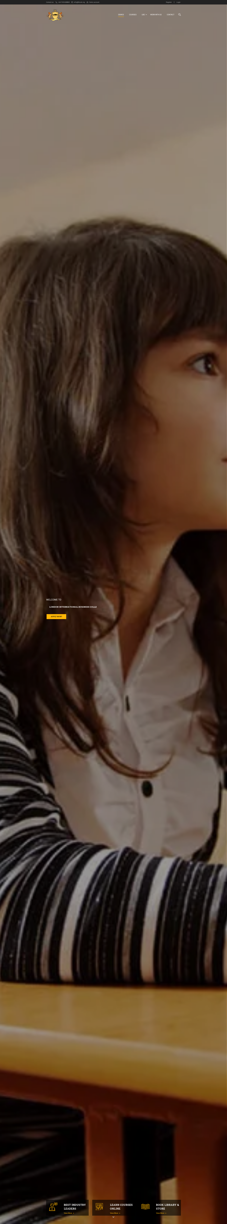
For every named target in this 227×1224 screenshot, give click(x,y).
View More (68, 1213)
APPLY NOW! (56, 616)
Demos (121, 15)
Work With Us (156, 15)
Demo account (94, 2)
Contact (170, 15)
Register (169, 2)
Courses (133, 15)
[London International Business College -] (55, 15)
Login (178, 2)
